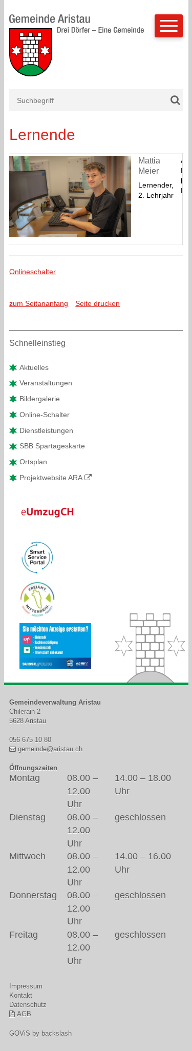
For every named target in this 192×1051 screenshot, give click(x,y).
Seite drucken (97, 303)
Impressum (25, 986)
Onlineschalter (32, 271)
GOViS (19, 1033)
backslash (56, 1033)
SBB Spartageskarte (52, 446)
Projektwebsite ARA (50, 477)
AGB (24, 1014)
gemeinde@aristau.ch (50, 749)
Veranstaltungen (45, 383)
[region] (95, 199)
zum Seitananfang (38, 303)
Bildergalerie (39, 399)
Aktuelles (34, 367)
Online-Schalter (44, 414)
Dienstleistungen (46, 430)
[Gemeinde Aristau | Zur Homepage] (76, 51)
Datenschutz (28, 1004)
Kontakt (20, 995)
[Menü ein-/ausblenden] (169, 25)
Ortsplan (33, 462)
